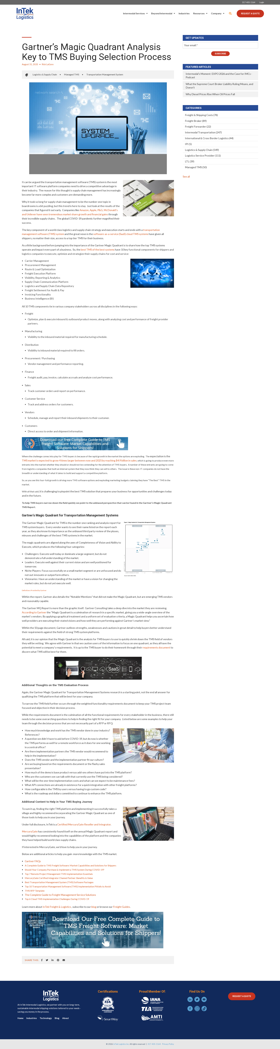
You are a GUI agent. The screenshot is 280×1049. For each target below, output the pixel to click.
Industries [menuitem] (184, 13)
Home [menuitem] (20, 1018)
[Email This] (64, 960)
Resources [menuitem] (199, 13)
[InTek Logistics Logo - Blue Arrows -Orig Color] (25, 13)
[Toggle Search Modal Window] (230, 13)
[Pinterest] (58, 960)
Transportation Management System (104, 74)
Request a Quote (250, 13)
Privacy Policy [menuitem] (168, 1044)
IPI (188, 144)
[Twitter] (47, 960)
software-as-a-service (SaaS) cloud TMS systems (120, 234)
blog (93, 906)
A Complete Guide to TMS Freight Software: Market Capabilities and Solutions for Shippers (70, 865)
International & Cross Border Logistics (209, 138)
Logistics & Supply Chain (45, 74)
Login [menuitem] (261, 2)
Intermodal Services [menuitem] (134, 13)
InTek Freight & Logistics (57, 906)
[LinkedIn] (52, 960)
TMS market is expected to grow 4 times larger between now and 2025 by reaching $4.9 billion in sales (79, 460)
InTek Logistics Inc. (121, 1044)
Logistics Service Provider (203, 155)
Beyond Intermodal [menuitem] (161, 13)
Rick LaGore (48, 64)
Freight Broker (196, 120)
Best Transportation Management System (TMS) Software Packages (59, 882)
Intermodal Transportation (203, 132)
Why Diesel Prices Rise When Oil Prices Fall (210, 94)
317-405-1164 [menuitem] (248, 2)
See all (186, 176)
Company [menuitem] (216, 13)
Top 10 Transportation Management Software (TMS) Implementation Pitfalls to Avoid (68, 886)
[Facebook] (41, 960)
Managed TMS (71, 74)
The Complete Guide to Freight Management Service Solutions (60, 894)
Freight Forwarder (198, 126)
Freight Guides (121, 906)
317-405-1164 (154, 1044)
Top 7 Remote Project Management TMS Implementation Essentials (59, 873)
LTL (189, 161)
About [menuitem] (65, 1018)
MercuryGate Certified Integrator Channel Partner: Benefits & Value (59, 878)
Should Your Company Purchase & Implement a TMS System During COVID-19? (64, 869)
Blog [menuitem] (57, 1018)
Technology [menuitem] (46, 1018)
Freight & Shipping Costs (201, 115)
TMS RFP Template (34, 890)
